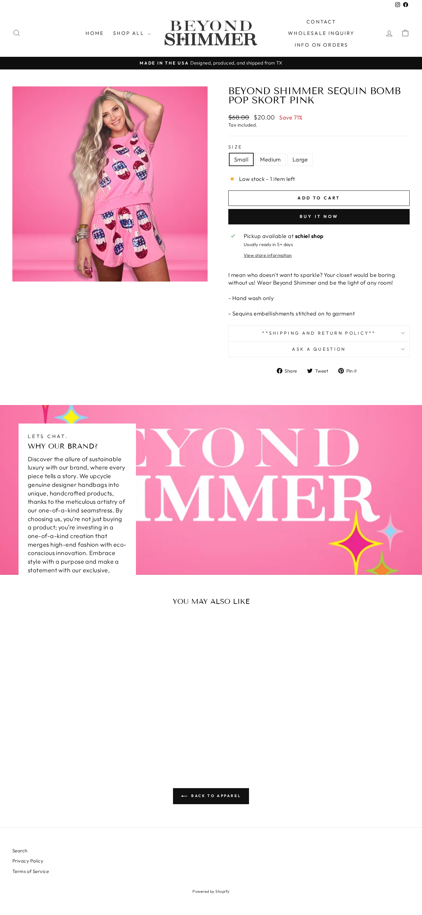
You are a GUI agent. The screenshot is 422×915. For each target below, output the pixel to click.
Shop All (129, 33)
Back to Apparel (215, 795)
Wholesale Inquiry (321, 33)
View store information (268, 255)
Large (300, 159)
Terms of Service (30, 871)
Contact (321, 22)
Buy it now (319, 216)
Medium (270, 159)
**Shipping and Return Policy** (319, 333)
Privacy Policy (27, 861)
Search (19, 851)
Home (95, 33)
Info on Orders (321, 45)
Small (241, 159)
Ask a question (319, 349)
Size (235, 147)
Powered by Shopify (210, 891)
